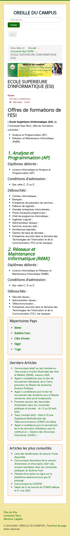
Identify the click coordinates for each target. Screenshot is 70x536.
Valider (13, 25)
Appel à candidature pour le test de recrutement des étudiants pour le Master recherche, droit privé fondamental (36, 395)
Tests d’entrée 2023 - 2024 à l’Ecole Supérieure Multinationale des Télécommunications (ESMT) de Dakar (35, 418)
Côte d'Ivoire (22, 338)
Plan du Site (10, 512)
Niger (17, 344)
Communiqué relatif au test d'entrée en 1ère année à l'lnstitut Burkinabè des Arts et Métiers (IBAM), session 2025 (36, 371)
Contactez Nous (12, 515)
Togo (17, 349)
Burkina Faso (22, 333)
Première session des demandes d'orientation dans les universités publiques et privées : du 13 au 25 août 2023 (35, 406)
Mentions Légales (13, 519)
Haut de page (59, 525)
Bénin (17, 327)
